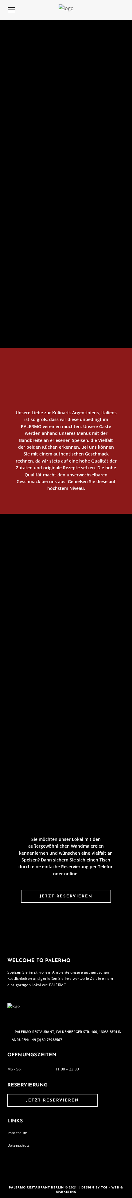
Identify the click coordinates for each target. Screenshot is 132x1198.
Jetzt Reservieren (66, 896)
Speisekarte (66, 712)
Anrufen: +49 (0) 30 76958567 (37, 1040)
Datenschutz (18, 1145)
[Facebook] (62, 1023)
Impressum (17, 1132)
